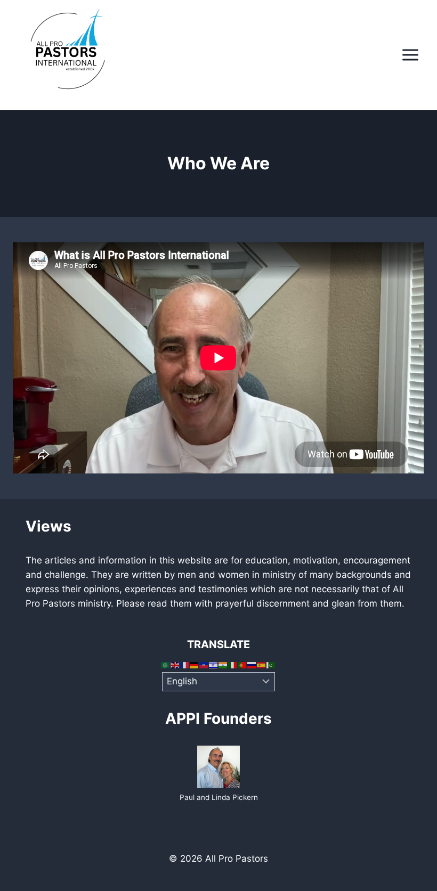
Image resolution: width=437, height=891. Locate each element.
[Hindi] (223, 664)
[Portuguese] (242, 664)
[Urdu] (271, 664)
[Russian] (252, 664)
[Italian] (233, 664)
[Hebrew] (213, 664)
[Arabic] (166, 664)
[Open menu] (410, 55)
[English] (175, 664)
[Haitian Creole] (204, 664)
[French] (185, 664)
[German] (194, 664)
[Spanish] (261, 664)
